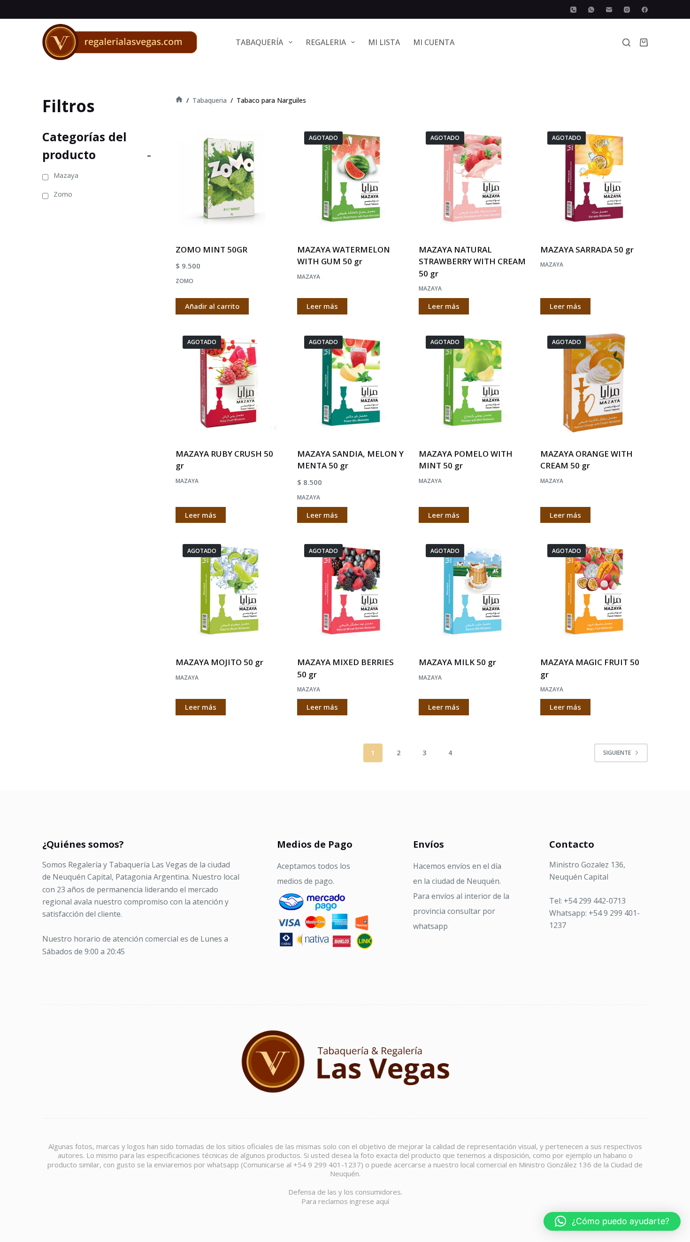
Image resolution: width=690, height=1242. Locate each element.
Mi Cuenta (433, 42)
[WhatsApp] (591, 10)
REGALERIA (326, 42)
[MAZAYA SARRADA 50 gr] (594, 178)
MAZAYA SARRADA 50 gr (587, 249)
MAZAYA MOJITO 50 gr (219, 662)
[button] (612, 1221)
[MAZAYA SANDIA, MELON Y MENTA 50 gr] (351, 382)
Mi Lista (384, 42)
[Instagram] (627, 10)
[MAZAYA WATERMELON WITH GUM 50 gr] (351, 178)
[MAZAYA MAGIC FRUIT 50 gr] (594, 590)
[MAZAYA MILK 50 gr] (472, 590)
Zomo (184, 281)
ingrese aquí (369, 1201)
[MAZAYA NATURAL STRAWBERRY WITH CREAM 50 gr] (472, 178)
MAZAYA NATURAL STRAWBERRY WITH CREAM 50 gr (472, 261)
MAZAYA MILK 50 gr (457, 662)
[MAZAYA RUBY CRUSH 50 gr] (229, 382)
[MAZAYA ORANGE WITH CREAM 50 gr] (594, 382)
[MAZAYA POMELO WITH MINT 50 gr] (472, 382)
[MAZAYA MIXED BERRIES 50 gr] (351, 590)
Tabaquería (259, 42)
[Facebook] (645, 10)
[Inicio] (179, 100)
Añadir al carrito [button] (212, 306)
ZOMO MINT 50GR (211, 249)
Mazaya (308, 277)
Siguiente (617, 753)
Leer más (322, 306)
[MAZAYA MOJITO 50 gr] (229, 590)
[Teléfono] (573, 10)
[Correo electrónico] (609, 10)
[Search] (626, 42)
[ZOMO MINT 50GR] (229, 178)
